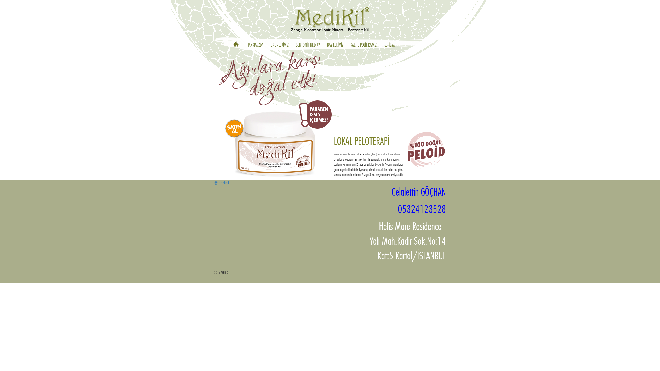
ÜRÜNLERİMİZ (279, 45)
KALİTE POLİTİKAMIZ (363, 45)
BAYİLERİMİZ (335, 45)
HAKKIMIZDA (255, 45)
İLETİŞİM (389, 45)
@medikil (221, 182)
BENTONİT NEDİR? (308, 45)
